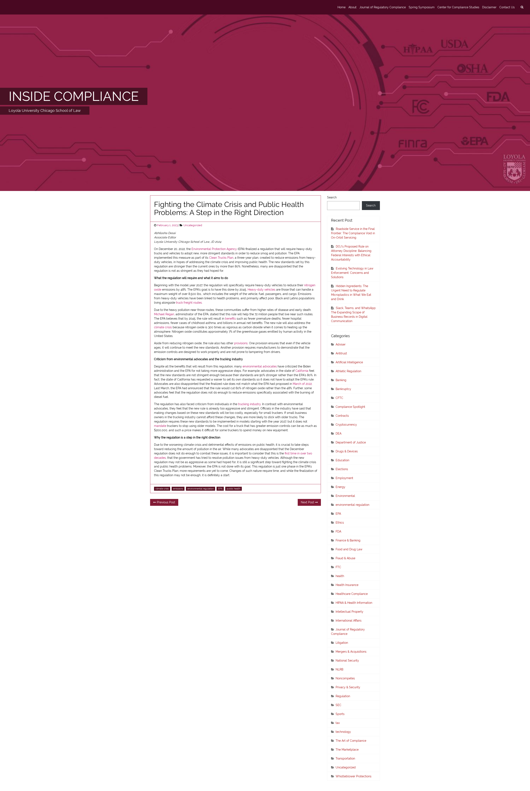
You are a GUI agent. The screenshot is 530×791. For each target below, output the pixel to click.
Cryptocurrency (346, 424)
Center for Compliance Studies (458, 7)
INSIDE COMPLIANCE (74, 96)
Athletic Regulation (348, 371)
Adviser (341, 344)
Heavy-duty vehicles (261, 289)
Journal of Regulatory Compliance (382, 7)
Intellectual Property (349, 611)
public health (233, 488)
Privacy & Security (348, 687)
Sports (340, 714)
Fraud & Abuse (345, 558)
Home (341, 7)
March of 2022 (302, 383)
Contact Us (507, 7)
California (301, 370)
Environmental (345, 496)
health (340, 576)
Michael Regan (164, 314)
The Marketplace (347, 749)
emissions (178, 488)
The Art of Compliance (351, 740)
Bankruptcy (343, 389)
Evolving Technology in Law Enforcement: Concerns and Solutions (352, 273)
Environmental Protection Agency (214, 249)
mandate (160, 426)
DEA (338, 433)
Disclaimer (489, 7)
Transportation (345, 758)
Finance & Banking (348, 540)
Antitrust (341, 353)
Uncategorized (192, 225)
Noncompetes (345, 678)
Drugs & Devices (347, 451)
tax (338, 723)
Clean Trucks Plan (221, 257)
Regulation (343, 696)
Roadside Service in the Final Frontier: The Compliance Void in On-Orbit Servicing (353, 233)
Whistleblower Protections (353, 776)
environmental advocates (260, 366)
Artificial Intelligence (349, 362)
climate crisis (163, 327)
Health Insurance (347, 585)
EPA (220, 488)
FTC (338, 567)
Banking (341, 380)
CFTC (339, 398)
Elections (342, 469)
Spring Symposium (422, 7)
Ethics (340, 522)
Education (342, 460)
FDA (338, 531)
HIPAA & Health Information (354, 602)
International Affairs (348, 620)
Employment (344, 478)
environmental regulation (200, 488)
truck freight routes (189, 302)
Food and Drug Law (349, 549)
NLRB (339, 669)
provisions (241, 343)
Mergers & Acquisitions (351, 651)
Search (332, 197)
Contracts (342, 415)
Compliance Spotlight (350, 406)
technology (343, 731)
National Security (347, 660)
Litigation (342, 642)
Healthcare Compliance (352, 593)
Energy (340, 487)
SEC (338, 705)
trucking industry (249, 404)
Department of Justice (351, 442)
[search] (522, 7)
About (352, 7)
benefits (230, 318)
